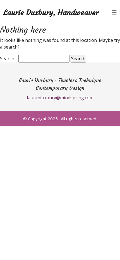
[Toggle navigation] (114, 12)
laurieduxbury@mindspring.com (60, 98)
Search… (8, 59)
